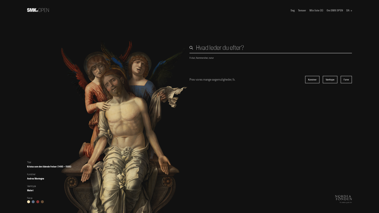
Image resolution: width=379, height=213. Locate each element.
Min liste (316, 10)
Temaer (302, 10)
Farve (346, 79)
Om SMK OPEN (335, 10)
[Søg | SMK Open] (38, 11)
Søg (293, 10)
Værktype (330, 79)
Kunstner (312, 79)
